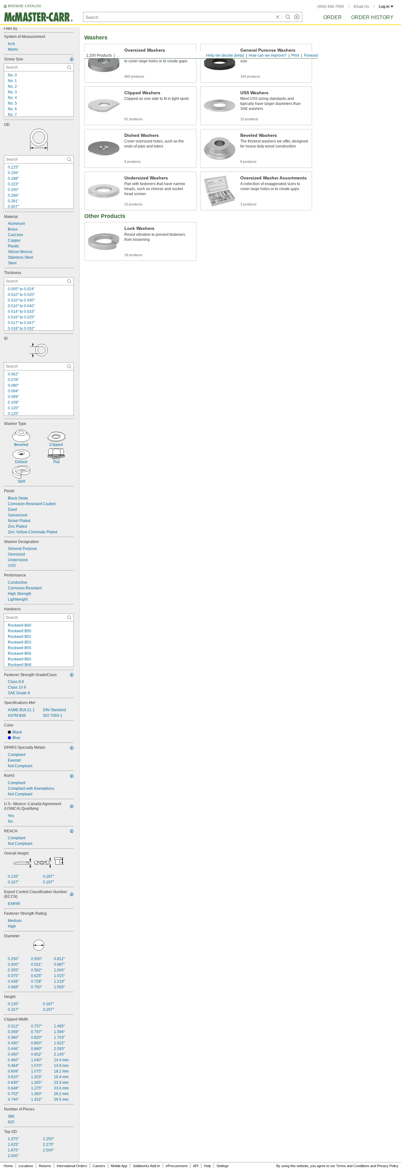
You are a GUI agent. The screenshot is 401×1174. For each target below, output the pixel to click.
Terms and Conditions (352, 1166)
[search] (69, 67)
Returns (45, 1166)
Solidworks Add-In (146, 1166)
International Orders (72, 1166)
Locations (25, 1166)
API (195, 1166)
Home (8, 1166)
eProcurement (176, 1166)
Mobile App (119, 1166)
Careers (99, 1166)
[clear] (277, 17)
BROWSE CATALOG (24, 6)
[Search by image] (297, 17)
